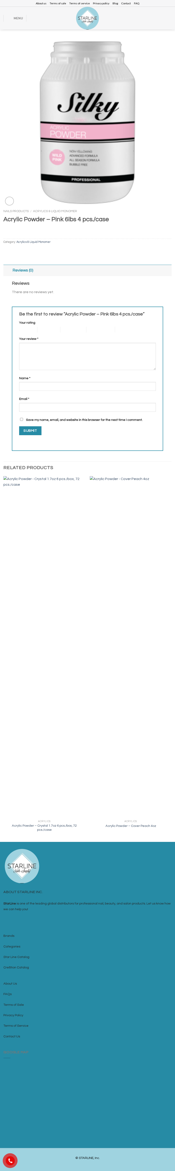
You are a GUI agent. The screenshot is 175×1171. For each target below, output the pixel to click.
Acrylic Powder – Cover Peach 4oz (131, 826)
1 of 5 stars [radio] (25, 329)
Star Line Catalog (16, 957)
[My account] (162, 18)
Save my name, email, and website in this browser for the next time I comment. (84, 420)
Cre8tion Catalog (16, 967)
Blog (115, 3)
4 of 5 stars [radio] (94, 329)
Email (24, 399)
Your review (28, 338)
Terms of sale (58, 3)
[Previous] (3, 658)
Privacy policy (101, 3)
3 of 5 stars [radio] (68, 329)
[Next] (171, 658)
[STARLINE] (87, 18)
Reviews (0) (23, 270)
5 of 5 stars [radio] (123, 329)
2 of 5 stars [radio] (45, 329)
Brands (8, 935)
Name (24, 378)
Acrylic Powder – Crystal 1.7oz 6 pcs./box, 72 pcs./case (44, 828)
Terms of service (79, 3)
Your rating (27, 322)
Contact (126, 3)
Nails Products (16, 211)
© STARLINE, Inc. (87, 1158)
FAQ (136, 3)
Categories (11, 946)
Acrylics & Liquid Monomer (55, 211)
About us (41, 3)
